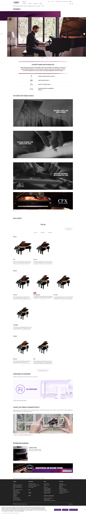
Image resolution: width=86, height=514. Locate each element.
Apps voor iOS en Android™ (17, 500)
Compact (49, 232)
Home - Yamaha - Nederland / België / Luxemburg (20, 478)
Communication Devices (16, 498)
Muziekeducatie (31, 481)
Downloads (35, 3)
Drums (14, 488)
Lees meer (60, 115)
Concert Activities (31, 487)
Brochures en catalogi (47, 488)
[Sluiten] (84, 510)
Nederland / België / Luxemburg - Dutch (62, 1)
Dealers (49, 1)
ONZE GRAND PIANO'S (43, 80)
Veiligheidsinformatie (47, 493)
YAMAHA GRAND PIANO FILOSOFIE (46, 76)
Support (52, 1)
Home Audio (15, 496)
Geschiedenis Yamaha (62, 490)
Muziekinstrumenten (30, 478)
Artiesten (30, 3)
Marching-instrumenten (16, 493)
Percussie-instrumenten (16, 491)
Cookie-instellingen (58, 509)
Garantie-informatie (46, 484)
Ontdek (41, 3)
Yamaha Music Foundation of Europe (34, 484)
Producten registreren (47, 499)
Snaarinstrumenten (16, 490)
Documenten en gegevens (47, 491)
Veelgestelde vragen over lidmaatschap (49, 500)
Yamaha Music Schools (32, 483)
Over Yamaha (61, 481)
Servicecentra (46, 487)
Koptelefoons (15, 494)
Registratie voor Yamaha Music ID (49, 495)
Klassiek (42, 232)
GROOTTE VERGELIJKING (44, 84)
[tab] (40, 57)
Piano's (24, 1)
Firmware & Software (47, 490)
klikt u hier (22, 511)
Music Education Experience (33, 486)
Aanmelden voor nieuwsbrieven (48, 498)
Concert (35, 232)
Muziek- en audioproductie (17, 486)
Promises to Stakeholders (63, 489)
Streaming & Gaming (16, 497)
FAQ (44, 486)
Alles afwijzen (65, 509)
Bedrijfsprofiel (61, 483)
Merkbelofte (61, 486)
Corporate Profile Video (62, 484)
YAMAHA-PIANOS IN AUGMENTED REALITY (46, 89)
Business (70, 1)
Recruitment (61, 487)
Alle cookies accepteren (73, 509)
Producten (24, 3)
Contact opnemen (46, 483)
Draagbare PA (15, 495)
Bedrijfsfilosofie (61, 488)
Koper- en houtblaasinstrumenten (18, 489)
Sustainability (61, 493)
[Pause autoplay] (46, 58)
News (29, 490)
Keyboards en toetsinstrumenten (17, 484)
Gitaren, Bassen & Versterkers (17, 487)
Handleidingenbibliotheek (47, 489)
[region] (43, 510)
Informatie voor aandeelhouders (63, 491)
